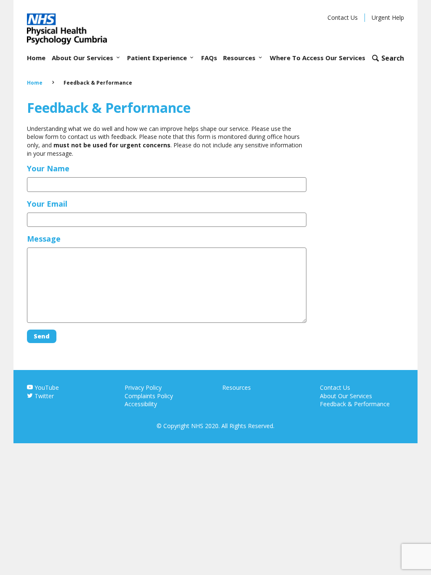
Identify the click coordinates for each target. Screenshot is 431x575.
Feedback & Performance (355, 404)
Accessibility (141, 404)
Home (36, 57)
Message (44, 239)
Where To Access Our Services (317, 57)
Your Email (47, 204)
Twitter (43, 396)
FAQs (209, 57)
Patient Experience (158, 57)
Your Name (48, 168)
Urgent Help (388, 17)
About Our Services (83, 57)
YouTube (46, 387)
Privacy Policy (143, 387)
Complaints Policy (149, 396)
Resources (240, 57)
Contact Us (342, 17)
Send (42, 336)
